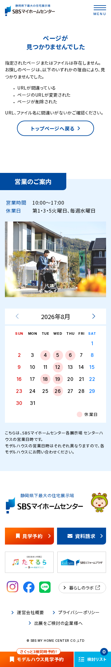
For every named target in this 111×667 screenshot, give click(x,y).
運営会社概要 (30, 612)
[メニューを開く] (100, 8)
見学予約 (32, 536)
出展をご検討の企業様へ (58, 623)
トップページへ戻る (53, 128)
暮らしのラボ (81, 588)
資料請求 (85, 536)
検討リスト (97, 657)
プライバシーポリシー (79, 612)
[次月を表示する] (93, 317)
